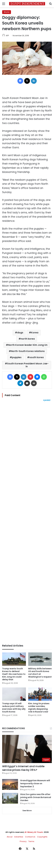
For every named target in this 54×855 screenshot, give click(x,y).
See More (27, 810)
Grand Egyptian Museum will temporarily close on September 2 (35, 783)
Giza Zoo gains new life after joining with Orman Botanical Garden (35, 797)
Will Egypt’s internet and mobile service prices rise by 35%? (23, 768)
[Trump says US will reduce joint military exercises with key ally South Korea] (14, 694)
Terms (31, 841)
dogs (20, 332)
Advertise (18, 836)
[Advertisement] (27, 522)
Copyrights (42, 836)
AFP (7, 35)
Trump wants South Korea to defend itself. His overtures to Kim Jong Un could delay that (13, 674)
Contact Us (30, 836)
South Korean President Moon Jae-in (28, 365)
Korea (34, 332)
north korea (28, 338)
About (9, 836)
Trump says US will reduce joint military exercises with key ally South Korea (13, 707)
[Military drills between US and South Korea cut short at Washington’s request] (40, 659)
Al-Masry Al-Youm (33, 832)
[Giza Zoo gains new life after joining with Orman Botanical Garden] (10, 798)
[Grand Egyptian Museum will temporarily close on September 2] (10, 784)
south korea (36, 357)
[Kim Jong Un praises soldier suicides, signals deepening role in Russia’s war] (40, 694)
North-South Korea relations (28, 351)
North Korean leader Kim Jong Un (27, 345)
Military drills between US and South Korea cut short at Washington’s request (40, 672)
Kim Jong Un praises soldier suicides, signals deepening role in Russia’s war (38, 707)
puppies (16, 357)
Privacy (23, 841)
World (6, 12)
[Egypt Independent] (27, 3)
